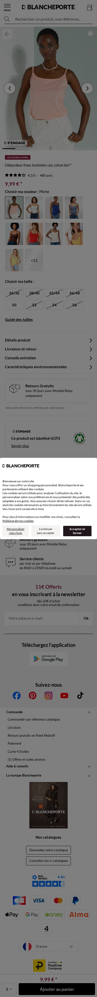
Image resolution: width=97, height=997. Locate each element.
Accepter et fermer (77, 531)
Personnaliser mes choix (16, 531)
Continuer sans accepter (45, 531)
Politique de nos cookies (18, 521)
